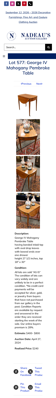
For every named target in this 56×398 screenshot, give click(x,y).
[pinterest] (24, 3)
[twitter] (18, 3)
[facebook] (6, 3)
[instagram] (12, 3)
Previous (26, 83)
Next (39, 83)
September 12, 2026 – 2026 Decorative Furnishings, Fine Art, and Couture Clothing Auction (28, 17)
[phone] (30, 3)
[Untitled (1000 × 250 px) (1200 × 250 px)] (28, 32)
